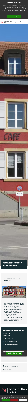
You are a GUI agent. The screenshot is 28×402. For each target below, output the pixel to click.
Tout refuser (14, 400)
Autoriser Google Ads (14, 16)
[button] (15, 22)
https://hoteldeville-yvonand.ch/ (11, 344)
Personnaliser (22, 400)
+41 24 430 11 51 (9, 338)
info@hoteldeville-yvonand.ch (11, 341)
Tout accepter (6, 400)
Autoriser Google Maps (14, 353)
